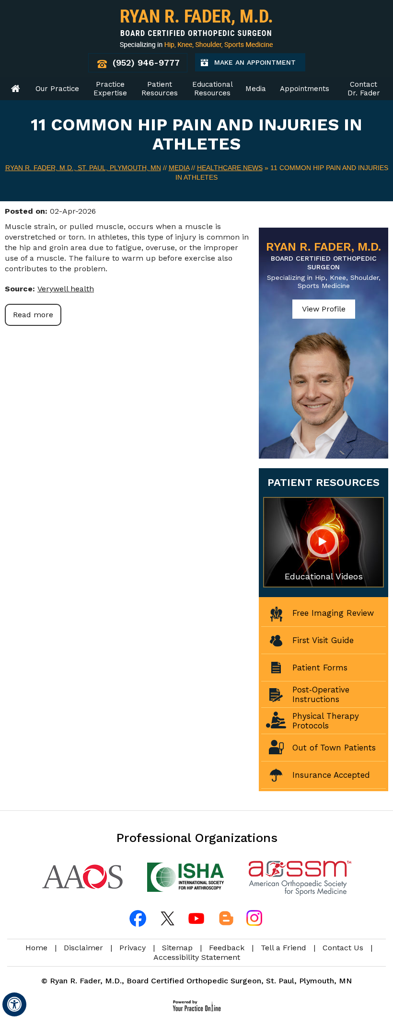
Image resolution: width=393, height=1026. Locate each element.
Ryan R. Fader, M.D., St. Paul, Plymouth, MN (83, 168)
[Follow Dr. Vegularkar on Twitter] (168, 918)
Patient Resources (159, 88)
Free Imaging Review (333, 613)
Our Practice (57, 88)
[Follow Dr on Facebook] (139, 918)
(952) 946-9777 (146, 63)
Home (16, 88)
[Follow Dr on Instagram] (254, 918)
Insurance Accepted (331, 775)
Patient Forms (319, 667)
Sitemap (177, 947)
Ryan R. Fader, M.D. (323, 255)
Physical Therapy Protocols (325, 720)
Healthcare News (230, 168)
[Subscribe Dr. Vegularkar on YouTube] (196, 918)
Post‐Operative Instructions (320, 694)
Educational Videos (324, 576)
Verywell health (65, 288)
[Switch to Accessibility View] (14, 1004)
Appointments (304, 88)
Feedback (226, 947)
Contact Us (343, 947)
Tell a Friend (283, 947)
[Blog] (225, 918)
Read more (33, 314)
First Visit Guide (323, 640)
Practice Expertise (110, 88)
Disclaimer (83, 947)
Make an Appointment (259, 64)
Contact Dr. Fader (363, 88)
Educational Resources (212, 88)
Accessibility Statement (196, 957)
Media (255, 88)
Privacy (132, 947)
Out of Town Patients (334, 747)
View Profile (324, 308)
